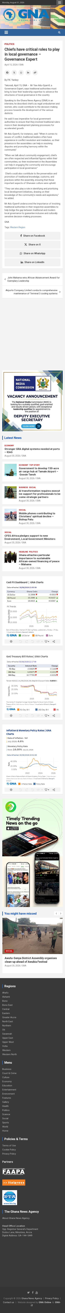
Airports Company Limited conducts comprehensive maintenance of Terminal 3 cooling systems (31, 292)
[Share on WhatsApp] (21, 72)
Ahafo (5, 992)
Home (5, 1130)
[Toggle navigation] (6, 32)
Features (6, 1098)
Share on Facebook (34, 235)
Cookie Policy (9, 1149)
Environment (8, 1093)
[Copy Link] (35, 72)
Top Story (34, 465)
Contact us (8, 1302)
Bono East (7, 1005)
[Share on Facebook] (7, 72)
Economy (9, 446)
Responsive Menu (59, 2)
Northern (6, 1025)
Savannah (7, 1033)
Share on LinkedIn (34, 262)
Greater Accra (9, 1017)
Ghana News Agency (31, 1298)
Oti (3, 1029)
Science (6, 1114)
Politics (9, 44)
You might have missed (20, 913)
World (5, 1126)
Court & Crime (9, 1073)
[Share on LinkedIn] (28, 72)
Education (7, 1085)
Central (5, 1009)
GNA (21, 64)
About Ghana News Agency (15, 1218)
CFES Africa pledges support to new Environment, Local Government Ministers (30, 537)
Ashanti (6, 996)
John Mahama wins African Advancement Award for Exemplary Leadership (34, 279)
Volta (5, 1046)
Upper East (7, 1038)
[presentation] (56, 913)
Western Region (17, 227)
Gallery (5, 1102)
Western (6, 1050)
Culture (5, 1077)
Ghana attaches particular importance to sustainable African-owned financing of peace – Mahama (39, 560)
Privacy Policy (9, 1153)
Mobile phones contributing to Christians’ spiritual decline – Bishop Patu (37, 516)
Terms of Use (9, 1145)
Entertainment (9, 1089)
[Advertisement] (32, 336)
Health (5, 1106)
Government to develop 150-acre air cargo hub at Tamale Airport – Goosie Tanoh (39, 471)
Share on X (35, 244)
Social (32, 487)
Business (23, 487)
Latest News (13, 438)
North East (7, 1021)
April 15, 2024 (11, 64)
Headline (23, 552)
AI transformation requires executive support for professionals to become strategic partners (39, 494)
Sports (5, 1122)
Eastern (6, 1013)
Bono (5, 1001)
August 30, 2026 (12, 456)
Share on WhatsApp (34, 253)
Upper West (8, 1042)
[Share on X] (14, 72)
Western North (9, 1054)
